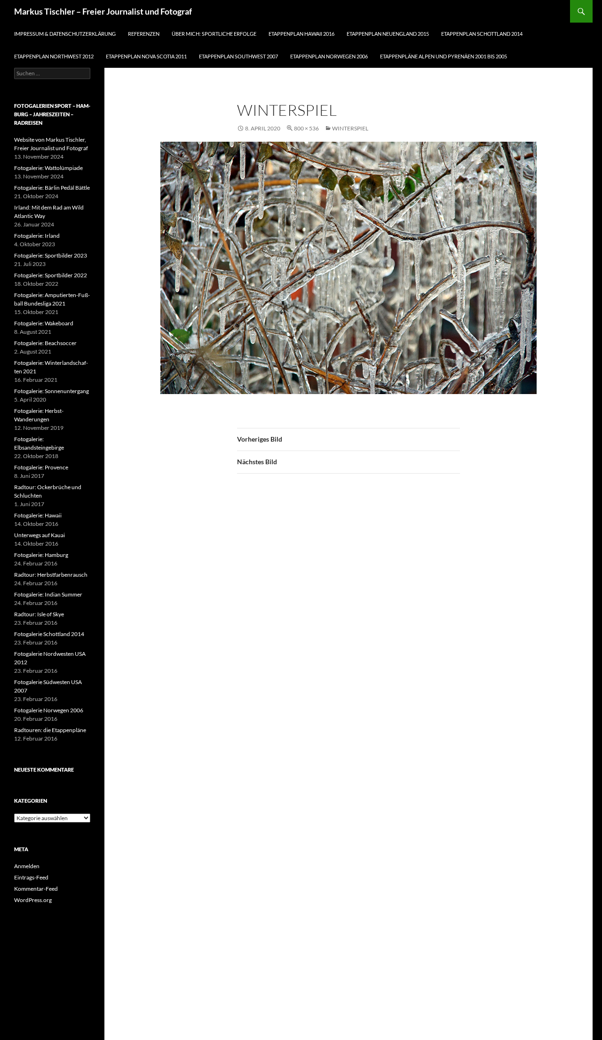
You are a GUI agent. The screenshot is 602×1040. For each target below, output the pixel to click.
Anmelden (27, 866)
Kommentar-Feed (36, 888)
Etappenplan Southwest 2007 (238, 56)
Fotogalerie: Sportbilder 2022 (50, 275)
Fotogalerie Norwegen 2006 (48, 710)
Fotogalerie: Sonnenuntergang (51, 391)
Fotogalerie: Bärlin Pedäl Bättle (52, 187)
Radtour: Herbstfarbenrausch (50, 574)
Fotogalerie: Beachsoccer (45, 343)
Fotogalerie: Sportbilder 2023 (50, 255)
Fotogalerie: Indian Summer (48, 594)
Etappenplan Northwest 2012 (54, 56)
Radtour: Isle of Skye (39, 614)
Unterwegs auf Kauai (39, 535)
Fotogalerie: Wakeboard (43, 323)
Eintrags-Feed (31, 877)
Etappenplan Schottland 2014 (482, 34)
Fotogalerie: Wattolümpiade (48, 167)
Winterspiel (350, 128)
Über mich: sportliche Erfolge (214, 34)
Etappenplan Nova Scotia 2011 (146, 56)
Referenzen (143, 34)
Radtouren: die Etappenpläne (50, 730)
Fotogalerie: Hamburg (41, 554)
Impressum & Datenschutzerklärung (65, 34)
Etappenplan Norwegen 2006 (329, 56)
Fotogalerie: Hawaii (38, 515)
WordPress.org (33, 899)
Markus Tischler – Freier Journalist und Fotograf (103, 11)
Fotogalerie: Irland (37, 235)
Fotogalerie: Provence (41, 467)
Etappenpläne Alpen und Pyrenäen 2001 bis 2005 (443, 56)
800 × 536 (306, 128)
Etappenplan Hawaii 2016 (301, 34)
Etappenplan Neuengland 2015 (388, 34)
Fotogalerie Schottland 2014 (49, 633)
